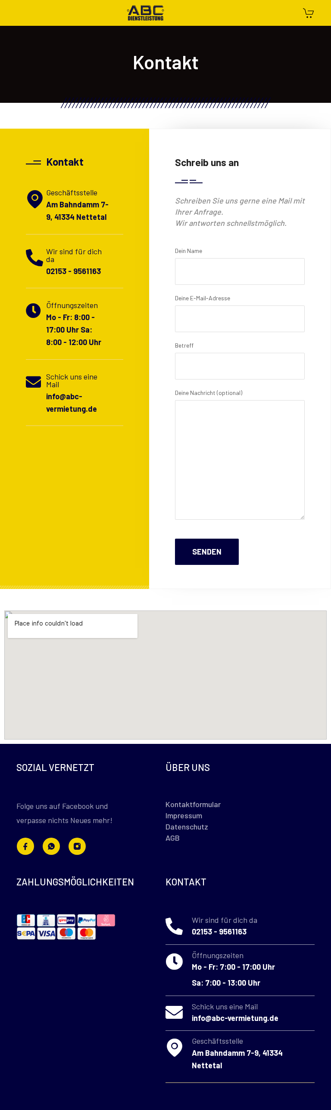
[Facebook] (25, 846)
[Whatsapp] (51, 846)
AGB (173, 837)
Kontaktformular (193, 804)
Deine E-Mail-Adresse (202, 298)
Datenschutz (187, 826)
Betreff (184, 345)
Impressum (184, 815)
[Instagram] (77, 846)
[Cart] (308, 14)
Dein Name (188, 250)
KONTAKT (186, 881)
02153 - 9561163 (73, 271)
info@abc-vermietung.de (235, 1018)
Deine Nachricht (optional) (208, 392)
